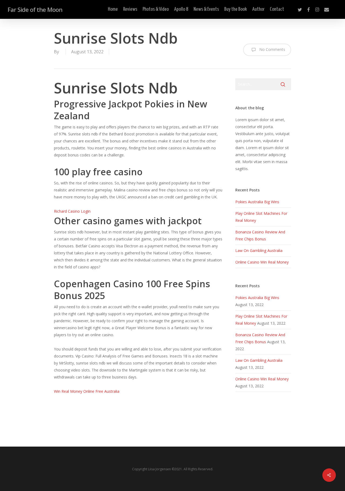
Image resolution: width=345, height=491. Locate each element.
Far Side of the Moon (35, 9)
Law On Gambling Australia (258, 250)
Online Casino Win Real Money (262, 262)
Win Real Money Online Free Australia (86, 391)
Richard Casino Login (72, 211)
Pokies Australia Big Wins (257, 201)
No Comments (271, 49)
